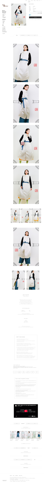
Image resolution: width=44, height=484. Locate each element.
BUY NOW (35, 17)
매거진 (3, 23)
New (3, 14)
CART (32, 0)
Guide (13, 475)
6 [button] (25, 443)
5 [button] (24, 443)
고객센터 (4, 21)
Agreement (16, 475)
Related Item (22, 35)
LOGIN (26, 0)
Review (29, 35)
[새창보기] (12, 432)
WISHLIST (38, 19)
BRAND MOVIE (4, 11)
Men (3, 16)
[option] (18, 15)
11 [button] (29, 443)
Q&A (34, 35)
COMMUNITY (4, 19)
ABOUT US (3, 10)
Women (4, 15)
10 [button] (28, 443)
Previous (13, 15)
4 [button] (19, 27)
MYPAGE (37, 0)
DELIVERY (4, 33)
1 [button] (21, 443)
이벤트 (3, 22)
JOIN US (29, 0)
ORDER (34, 0)
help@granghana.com (21, 478)
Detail (17, 35)
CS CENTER (4, 26)
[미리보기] (13, 432)
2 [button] (22, 443)
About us (11, 475)
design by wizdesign (23, 481)
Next (24, 15)
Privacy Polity (20, 475)
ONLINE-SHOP (4, 12)
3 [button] (18, 27)
